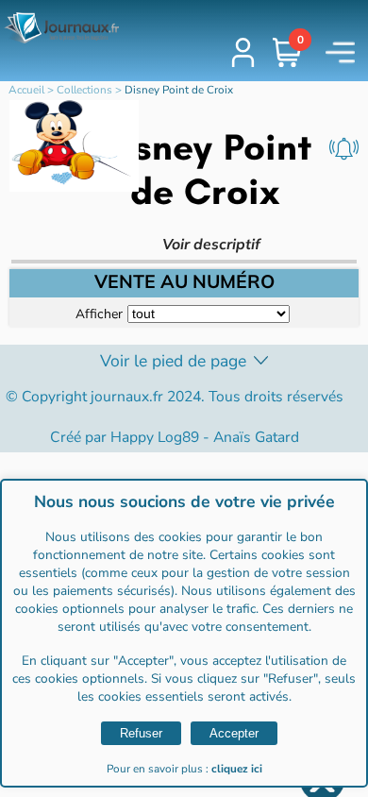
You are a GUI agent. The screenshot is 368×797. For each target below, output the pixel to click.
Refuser (141, 733)
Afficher (99, 313)
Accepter (234, 733)
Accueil (26, 89)
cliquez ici (236, 768)
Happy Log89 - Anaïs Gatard (204, 437)
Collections (84, 89)
